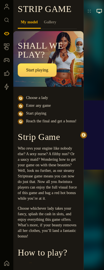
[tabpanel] (48, 147)
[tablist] (47, 22)
